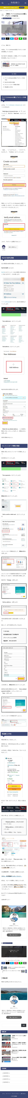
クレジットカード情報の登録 (12, 84)
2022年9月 (6, 1073)
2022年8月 (6, 1076)
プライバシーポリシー (16, 1093)
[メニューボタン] (25, 3)
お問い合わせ (23, 1093)
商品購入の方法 (9, 87)
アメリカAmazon (5, 301)
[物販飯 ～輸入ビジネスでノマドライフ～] (14, 3)
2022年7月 (6, 1079)
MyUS (3, 272)
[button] (3, 39)
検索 (24, 1025)
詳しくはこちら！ (14, 935)
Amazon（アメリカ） (7, 18)
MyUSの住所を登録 (10, 82)
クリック (22, 7)
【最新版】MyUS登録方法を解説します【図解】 (18, 64)
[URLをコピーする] (25, 39)
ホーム (3, 1093)
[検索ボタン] (2, 3)
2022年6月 (6, 1082)
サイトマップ (8, 1093)
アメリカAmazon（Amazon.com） (14, 105)
